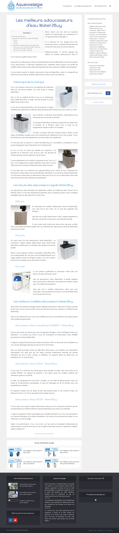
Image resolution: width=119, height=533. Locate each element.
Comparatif (67, 6)
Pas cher (15, 43)
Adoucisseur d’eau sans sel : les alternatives (28, 485)
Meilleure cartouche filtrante (98, 53)
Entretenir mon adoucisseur (98, 43)
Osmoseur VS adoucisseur (98, 32)
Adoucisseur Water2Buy (97, 65)
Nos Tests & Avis (100, 6)
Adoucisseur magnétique (97, 47)
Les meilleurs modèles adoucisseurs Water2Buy (25, 45)
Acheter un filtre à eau (96, 51)
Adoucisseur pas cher (96, 28)
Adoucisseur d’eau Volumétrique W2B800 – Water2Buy (26, 47)
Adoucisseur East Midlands (98, 72)
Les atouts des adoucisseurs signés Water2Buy (25, 38)
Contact (110, 530)
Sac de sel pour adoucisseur (98, 36)
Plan (95, 530)
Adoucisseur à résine (96, 45)
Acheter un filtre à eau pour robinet (27, 501)
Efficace (15, 40)
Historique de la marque (18, 36)
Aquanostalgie (11, 530)
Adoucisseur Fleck (95, 68)
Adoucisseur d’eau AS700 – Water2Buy (22, 50)
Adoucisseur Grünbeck (96, 74)
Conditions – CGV (102, 530)
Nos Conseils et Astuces (95, 23)
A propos (90, 530)
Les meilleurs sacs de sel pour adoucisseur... (28, 493)
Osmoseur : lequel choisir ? (98, 30)
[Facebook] (10, 520)
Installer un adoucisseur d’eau (99, 41)
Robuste (15, 42)
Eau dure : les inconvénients (98, 34)
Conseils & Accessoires (82, 6)
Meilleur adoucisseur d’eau (98, 26)
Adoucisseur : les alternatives (98, 49)
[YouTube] (15, 520)
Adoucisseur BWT (95, 70)
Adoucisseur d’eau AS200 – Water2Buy (22, 48)
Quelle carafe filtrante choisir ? (99, 55)
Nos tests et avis (93, 62)
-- (31, 33)
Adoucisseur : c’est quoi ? (97, 39)
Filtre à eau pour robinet (97, 57)
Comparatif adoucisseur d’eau (97, 19)
